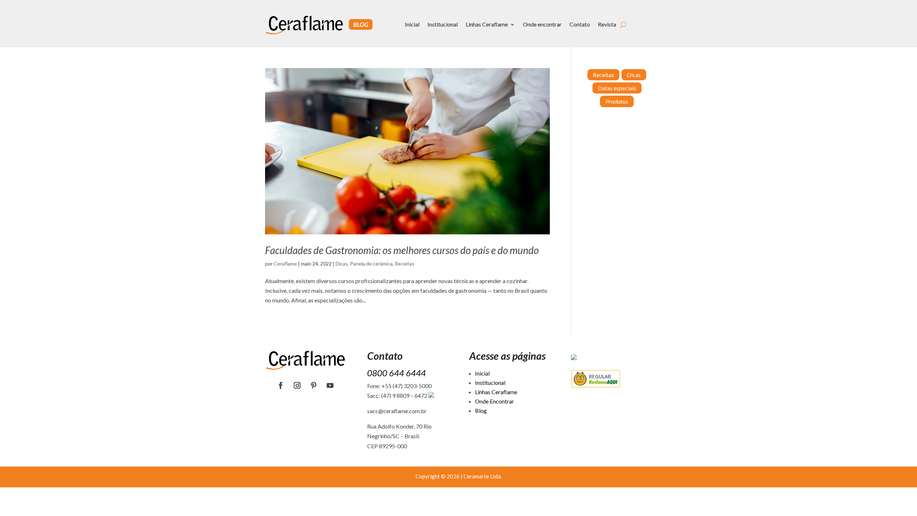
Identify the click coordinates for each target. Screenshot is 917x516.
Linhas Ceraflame (487, 24)
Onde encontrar (542, 24)
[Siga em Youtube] (330, 385)
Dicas (342, 264)
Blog (481, 410)
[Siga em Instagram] (297, 385)
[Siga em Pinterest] (314, 385)
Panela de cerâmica (371, 264)
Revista (607, 24)
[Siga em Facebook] (281, 385)
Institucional (442, 24)
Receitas (404, 264)
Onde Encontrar (494, 401)
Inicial (412, 24)
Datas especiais (617, 88)
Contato (580, 24)
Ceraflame (285, 264)
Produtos (616, 101)
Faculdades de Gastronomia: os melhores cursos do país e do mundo (402, 250)
